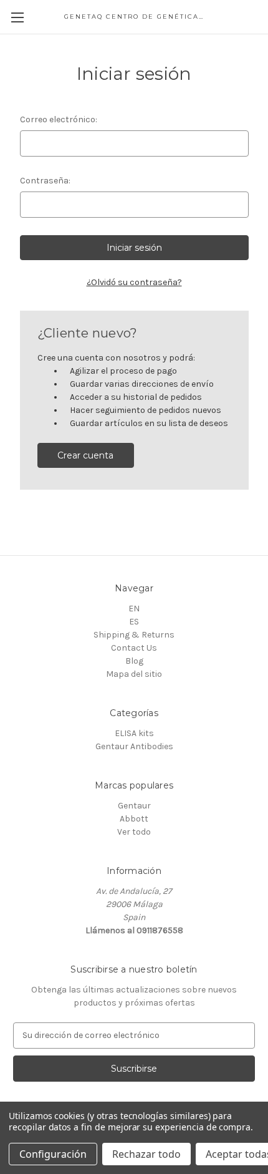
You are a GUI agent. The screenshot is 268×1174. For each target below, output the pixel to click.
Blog (134, 661)
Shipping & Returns (134, 634)
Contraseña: (45, 180)
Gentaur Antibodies (134, 746)
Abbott (134, 818)
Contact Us (134, 648)
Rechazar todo (146, 1154)
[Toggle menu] (17, 17)
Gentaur (134, 805)
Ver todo (134, 832)
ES (134, 621)
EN (134, 608)
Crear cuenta (85, 455)
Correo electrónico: (58, 119)
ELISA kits (134, 733)
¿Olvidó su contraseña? (134, 282)
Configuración (53, 1154)
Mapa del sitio (134, 674)
